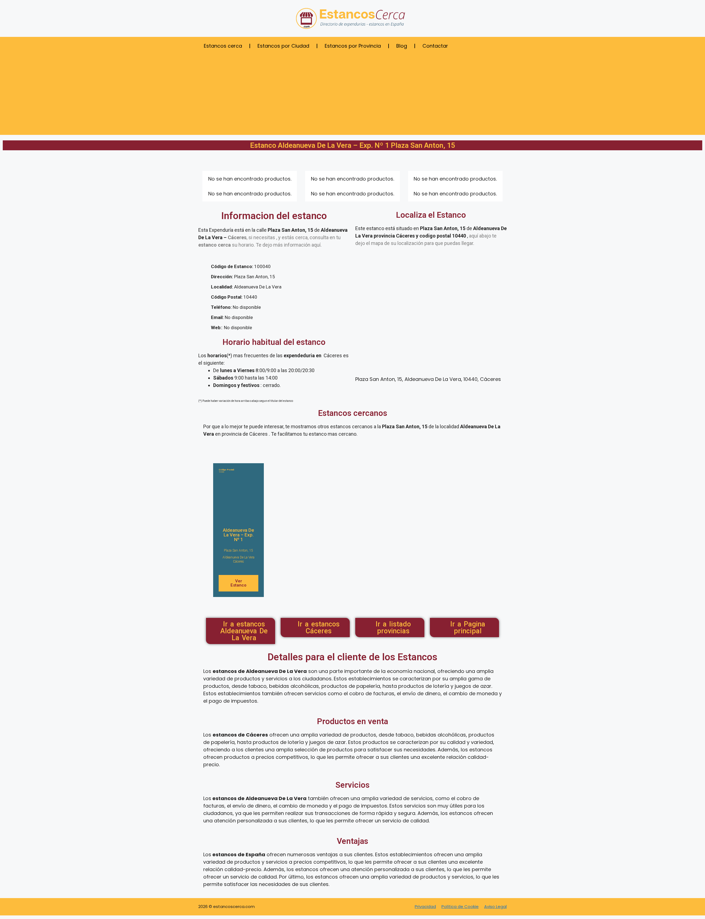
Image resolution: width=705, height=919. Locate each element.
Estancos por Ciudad (283, 45)
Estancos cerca (223, 45)
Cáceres (238, 561)
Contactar (435, 45)
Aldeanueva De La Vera (238, 557)
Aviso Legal (495, 906)
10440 (226, 470)
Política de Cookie (460, 906)
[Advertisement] (352, 96)
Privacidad (425, 906)
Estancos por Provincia (353, 45)
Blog (401, 45)
